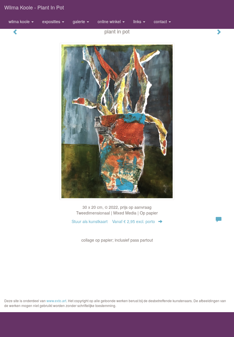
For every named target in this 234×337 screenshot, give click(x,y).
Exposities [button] (51, 21)
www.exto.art (56, 300)
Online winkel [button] (110, 21)
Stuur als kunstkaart (113, 221)
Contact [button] (161, 21)
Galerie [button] (79, 21)
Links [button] (137, 21)
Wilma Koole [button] (20, 21)
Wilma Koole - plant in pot (34, 7)
